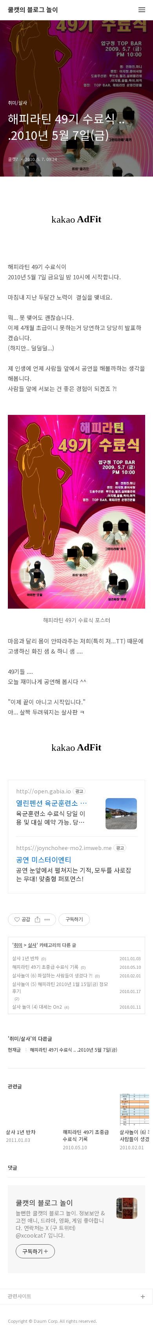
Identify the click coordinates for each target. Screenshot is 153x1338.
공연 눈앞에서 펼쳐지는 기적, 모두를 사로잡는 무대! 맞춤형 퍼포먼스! (73, 874)
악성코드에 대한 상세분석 (35, 1309)
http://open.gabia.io (43, 791)
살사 (32, 945)
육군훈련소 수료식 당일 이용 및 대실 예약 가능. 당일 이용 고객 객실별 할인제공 (51, 817)
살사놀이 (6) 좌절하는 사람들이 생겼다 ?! (52, 975)
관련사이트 (19, 1296)
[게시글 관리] (47, 919)
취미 (18, 945)
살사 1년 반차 (25, 958)
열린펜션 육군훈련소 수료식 (51, 802)
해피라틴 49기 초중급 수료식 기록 (45, 966)
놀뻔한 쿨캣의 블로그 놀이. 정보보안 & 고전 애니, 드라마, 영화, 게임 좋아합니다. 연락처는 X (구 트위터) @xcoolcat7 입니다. (60, 1224)
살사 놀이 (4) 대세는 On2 (37, 1006)
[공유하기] (37, 919)
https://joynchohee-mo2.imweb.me (64, 848)
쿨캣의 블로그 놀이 (33, 10)
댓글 (12, 1167)
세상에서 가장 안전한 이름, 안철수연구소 (52, 1322)
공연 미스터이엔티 (43, 859)
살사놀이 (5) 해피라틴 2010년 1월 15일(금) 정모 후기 (60, 987)
